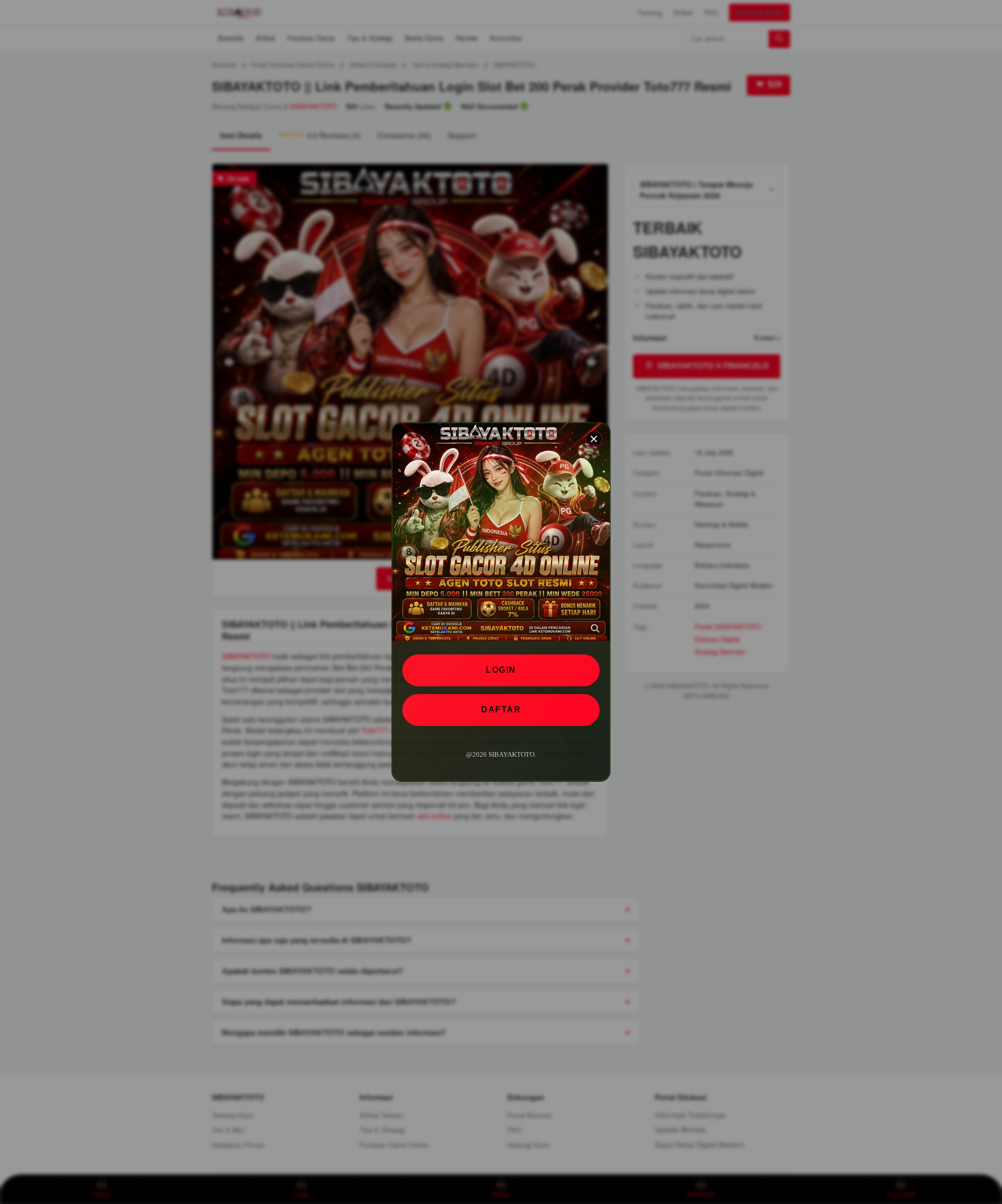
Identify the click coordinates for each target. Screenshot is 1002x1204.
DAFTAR (501, 709)
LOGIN (501, 669)
